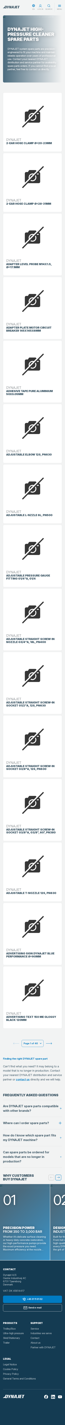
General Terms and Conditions (19, 1378)
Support (37, 1323)
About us (36, 1342)
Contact (35, 1337)
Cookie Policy (10, 1369)
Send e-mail (35, 1307)
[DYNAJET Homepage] (11, 7)
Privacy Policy (11, 1373)
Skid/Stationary (11, 1337)
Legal (7, 1358)
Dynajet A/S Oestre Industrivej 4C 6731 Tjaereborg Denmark (14, 1279)
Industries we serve (41, 1333)
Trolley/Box (9, 1328)
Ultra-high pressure (13, 1333)
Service (35, 1328)
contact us (23, 1079)
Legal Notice (10, 1364)
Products (10, 1323)
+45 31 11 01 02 (34, 1299)
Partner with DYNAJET (43, 1347)
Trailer (6, 1342)
